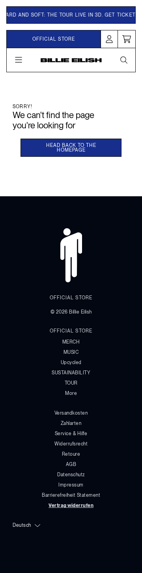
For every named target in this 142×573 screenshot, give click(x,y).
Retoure (71, 454)
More (71, 393)
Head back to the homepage (71, 148)
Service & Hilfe (71, 433)
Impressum (71, 485)
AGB (71, 464)
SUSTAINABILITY (71, 373)
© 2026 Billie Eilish (71, 312)
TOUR (71, 383)
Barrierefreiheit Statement (71, 495)
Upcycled (71, 362)
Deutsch (22, 525)
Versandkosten (71, 413)
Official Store (53, 39)
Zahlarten (71, 423)
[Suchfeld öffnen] (123, 60)
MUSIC (71, 352)
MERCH (71, 342)
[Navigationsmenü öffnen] (18, 60)
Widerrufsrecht (71, 444)
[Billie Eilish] (71, 60)
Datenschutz (71, 474)
